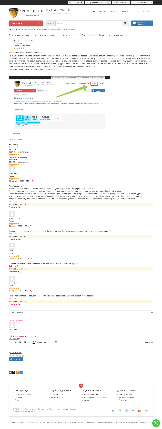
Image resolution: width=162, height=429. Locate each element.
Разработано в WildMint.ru (24, 411)
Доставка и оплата (23, 394)
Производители (91, 394)
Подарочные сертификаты (95, 397)
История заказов (126, 397)
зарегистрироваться (27, 336)
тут (50, 70)
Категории (17, 23)
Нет (15, 201)
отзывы (49, 56)
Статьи (17, 29)
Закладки (123, 400)
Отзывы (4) (15, 133)
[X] (13, 372)
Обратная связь (56, 394)
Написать (16, 359)
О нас (17, 400)
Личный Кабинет (126, 394)
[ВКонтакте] (10, 372)
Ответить (13, 207)
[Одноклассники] (17, 372)
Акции (86, 400)
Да (10, 201)
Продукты (19, 397)
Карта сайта (54, 397)
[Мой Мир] (21, 372)
